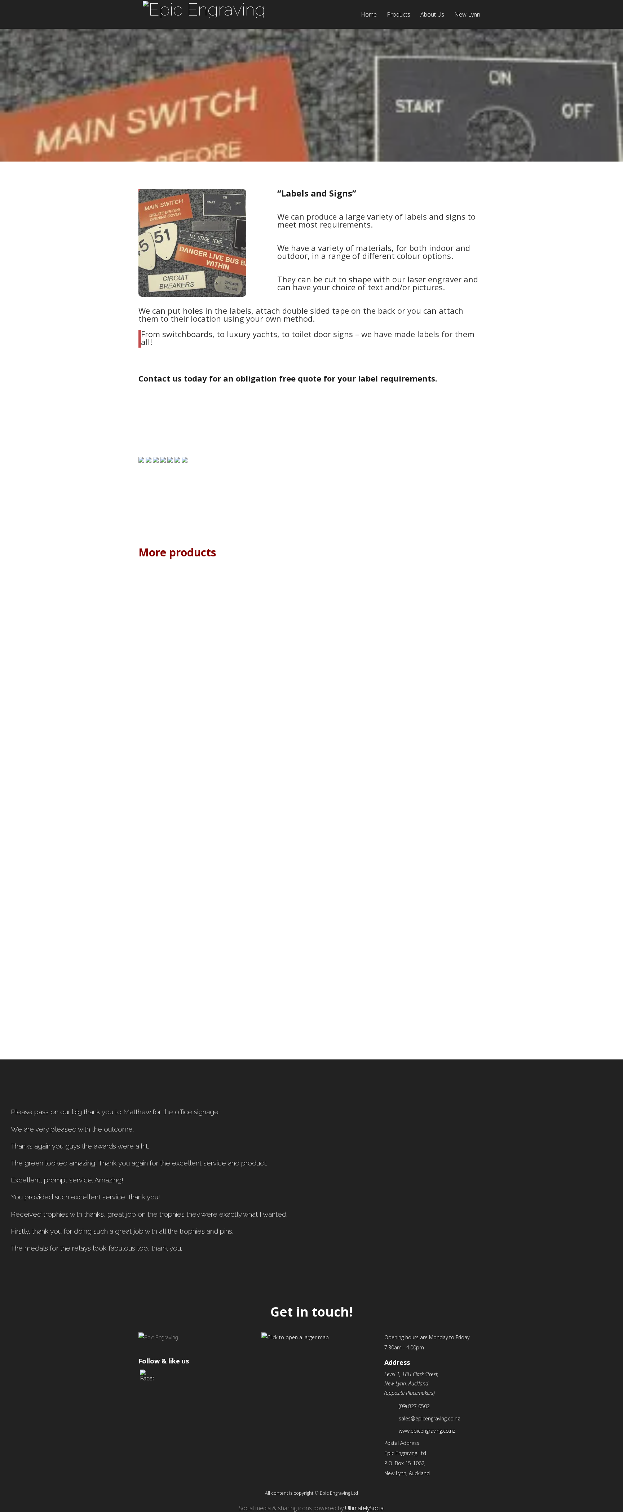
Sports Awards (441, 768)
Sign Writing (181, 662)
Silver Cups (268, 768)
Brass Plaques (268, 662)
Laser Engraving (355, 980)
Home (369, 15)
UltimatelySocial (365, 1508)
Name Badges (441, 662)
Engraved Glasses (355, 768)
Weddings (355, 662)
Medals (268, 874)
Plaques (182, 768)
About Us (432, 15)
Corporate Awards (354, 874)
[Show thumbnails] (311, 523)
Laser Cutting (268, 980)
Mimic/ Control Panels (182, 980)
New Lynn (467, 15)
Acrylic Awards (182, 874)
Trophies (441, 874)
